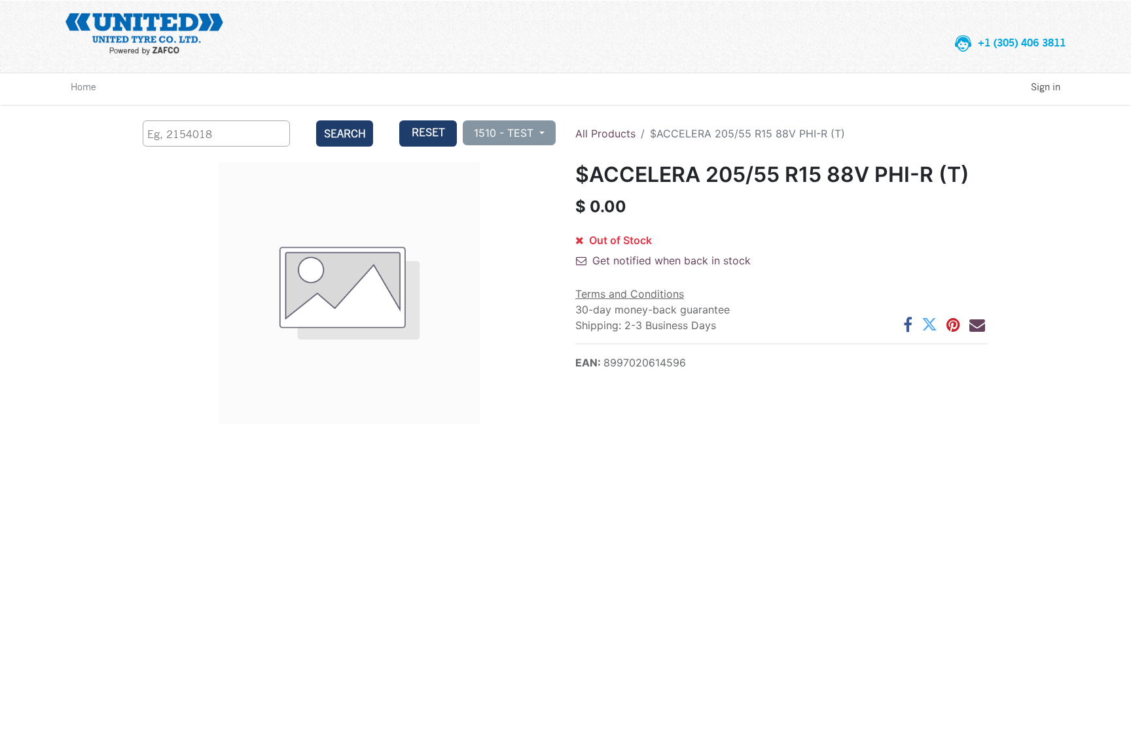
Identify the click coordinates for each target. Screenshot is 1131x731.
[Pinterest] (953, 324)
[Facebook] (907, 324)
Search (345, 133)
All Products (605, 133)
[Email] (977, 324)
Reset (428, 132)
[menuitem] (83, 86)
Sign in (1045, 86)
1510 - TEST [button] (505, 132)
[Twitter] (929, 324)
